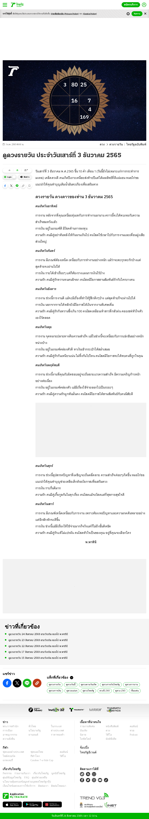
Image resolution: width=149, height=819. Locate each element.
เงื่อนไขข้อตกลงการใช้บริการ (17, 786)
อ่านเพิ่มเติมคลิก (65, 14)
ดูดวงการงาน (129, 684)
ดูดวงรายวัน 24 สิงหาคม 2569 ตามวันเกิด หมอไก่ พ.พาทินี (38, 634)
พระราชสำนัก (9, 726)
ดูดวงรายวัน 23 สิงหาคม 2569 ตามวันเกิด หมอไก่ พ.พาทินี (38, 640)
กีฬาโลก (32, 756)
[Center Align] (145, 13)
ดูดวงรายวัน (54, 684)
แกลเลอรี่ (7, 760)
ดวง (106, 144)
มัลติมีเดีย (109, 739)
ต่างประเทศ (56, 730)
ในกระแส (55, 726)
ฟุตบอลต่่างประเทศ (12, 752)
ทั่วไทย (31, 726)
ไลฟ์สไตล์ (84, 739)
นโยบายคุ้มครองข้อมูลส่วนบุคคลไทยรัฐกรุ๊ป (24, 781)
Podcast (133, 734)
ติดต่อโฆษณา (52, 786)
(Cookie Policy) (90, 14)
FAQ (24, 777)
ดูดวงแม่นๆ (71, 690)
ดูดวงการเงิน (55, 690)
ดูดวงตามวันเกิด (87, 684)
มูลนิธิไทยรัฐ (54, 773)
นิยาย (83, 734)
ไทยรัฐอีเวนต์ (87, 752)
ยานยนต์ (32, 734)
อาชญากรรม (9, 734)
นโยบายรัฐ (33, 730)
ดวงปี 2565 (103, 690)
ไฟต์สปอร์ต (8, 756)
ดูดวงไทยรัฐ (87, 690)
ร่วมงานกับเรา (21, 773)
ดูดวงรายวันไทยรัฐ (109, 684)
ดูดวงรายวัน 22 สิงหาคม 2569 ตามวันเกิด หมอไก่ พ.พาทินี (38, 646)
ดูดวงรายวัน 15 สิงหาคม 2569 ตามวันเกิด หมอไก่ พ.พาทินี (38, 657)
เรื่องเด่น (134, 690)
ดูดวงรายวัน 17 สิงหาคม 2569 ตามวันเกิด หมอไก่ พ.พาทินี (38, 652)
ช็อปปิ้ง (84, 747)
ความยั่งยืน (8, 739)
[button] (5, 185)
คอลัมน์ (132, 726)
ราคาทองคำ (57, 734)
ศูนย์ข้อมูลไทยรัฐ (11, 777)
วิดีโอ (107, 734)
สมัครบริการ (131, 4)
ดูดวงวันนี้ (70, 684)
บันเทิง (83, 730)
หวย (130, 730)
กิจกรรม (7, 773)
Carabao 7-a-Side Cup (41, 760)
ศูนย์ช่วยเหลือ (36, 777)
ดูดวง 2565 (119, 690)
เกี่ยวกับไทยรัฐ (38, 773)
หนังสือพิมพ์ (111, 726)
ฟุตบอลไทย (33, 752)
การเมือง (7, 730)
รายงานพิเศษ (86, 726)
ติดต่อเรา (38, 786)
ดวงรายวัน (119, 144)
